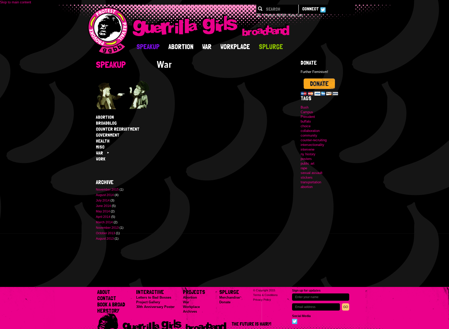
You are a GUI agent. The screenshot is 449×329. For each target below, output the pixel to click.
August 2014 (105, 195)
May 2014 (103, 211)
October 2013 (105, 233)
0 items (269, 15)
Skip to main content (15, 2)
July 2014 (103, 200)
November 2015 (107, 189)
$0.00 (281, 15)
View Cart (295, 15)
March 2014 (104, 222)
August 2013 (105, 238)
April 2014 (103, 217)
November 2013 (107, 228)
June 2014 (103, 206)
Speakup (111, 64)
